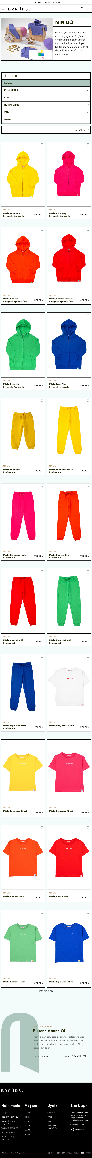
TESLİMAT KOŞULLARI (10, 1122)
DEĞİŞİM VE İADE (8, 1126)
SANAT (27, 1124)
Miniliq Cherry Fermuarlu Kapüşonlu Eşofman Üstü (61, 300)
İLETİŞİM (4, 1106)
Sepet (49, 1115)
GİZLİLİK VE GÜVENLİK (10, 1111)
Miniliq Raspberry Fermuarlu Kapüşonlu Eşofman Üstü (59, 216)
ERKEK (26, 1111)
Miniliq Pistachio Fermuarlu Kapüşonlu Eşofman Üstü (13, 387)
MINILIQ (6, 210)
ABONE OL (79, 1050)
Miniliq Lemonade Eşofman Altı (12, 471)
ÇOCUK (27, 1115)
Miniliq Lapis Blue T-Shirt (61, 981)
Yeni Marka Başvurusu (52, 1120)
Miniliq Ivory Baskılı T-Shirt (61, 725)
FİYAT (6, 97)
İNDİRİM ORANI (11, 104)
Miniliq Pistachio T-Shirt (14, 981)
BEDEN (7, 119)
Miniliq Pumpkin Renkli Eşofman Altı (60, 556)
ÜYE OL (50, 1111)
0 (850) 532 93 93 (77, 1118)
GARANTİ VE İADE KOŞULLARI (8, 1116)
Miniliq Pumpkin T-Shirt (14, 896)
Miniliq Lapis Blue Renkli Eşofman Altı (15, 727)
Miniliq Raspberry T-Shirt (61, 811)
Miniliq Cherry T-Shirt (59, 896)
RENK (6, 112)
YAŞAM (27, 1128)
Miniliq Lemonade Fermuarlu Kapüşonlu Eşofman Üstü (13, 216)
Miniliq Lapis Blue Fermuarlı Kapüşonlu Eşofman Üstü (59, 387)
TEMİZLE (7, 83)
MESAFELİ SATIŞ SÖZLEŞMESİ (7, 1131)
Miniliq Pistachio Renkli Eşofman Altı (60, 641)
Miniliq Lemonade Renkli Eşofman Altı (61, 471)
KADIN (27, 1106)
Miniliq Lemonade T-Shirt (15, 811)
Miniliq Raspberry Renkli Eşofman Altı (15, 556)
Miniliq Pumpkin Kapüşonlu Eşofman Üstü (15, 300)
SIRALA (80, 130)
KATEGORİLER (10, 90)
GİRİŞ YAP (51, 1106)
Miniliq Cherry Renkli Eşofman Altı (13, 641)
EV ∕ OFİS (28, 1119)
